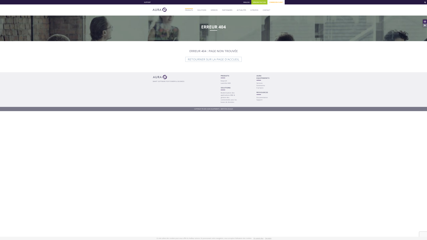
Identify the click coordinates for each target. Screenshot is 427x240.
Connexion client (276, 2)
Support (147, 2)
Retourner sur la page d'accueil (213, 59)
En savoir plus (258, 238)
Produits (189, 10)
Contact (266, 10)
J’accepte (268, 238)
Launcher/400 (226, 83)
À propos (254, 10)
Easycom (224, 81)
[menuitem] (246, 3)
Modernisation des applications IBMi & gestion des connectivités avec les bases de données (229, 97)
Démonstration (259, 2)
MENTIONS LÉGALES (227, 109)
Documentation (262, 97)
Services (214, 10)
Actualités (241, 10)
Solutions (201, 10)
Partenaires (227, 10)
